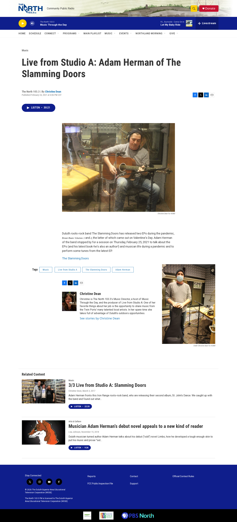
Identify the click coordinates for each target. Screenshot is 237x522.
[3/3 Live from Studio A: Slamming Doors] (43, 391)
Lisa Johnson (74, 432)
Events (124, 33)
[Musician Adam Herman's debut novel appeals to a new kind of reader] (43, 432)
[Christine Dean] (69, 301)
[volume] (32, 23)
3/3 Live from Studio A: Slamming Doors (107, 385)
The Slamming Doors (75, 258)
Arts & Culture (75, 421)
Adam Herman (122, 269)
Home (22, 33)
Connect (50, 33)
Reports (92, 476)
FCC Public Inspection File (100, 483)
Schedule (35, 33)
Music (108, 33)
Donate (210, 8)
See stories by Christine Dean (100, 318)
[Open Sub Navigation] (58, 33)
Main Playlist (92, 33)
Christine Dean (53, 91)
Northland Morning (149, 33)
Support (134, 483)
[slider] (37, 23)
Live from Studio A (67, 269)
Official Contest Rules (183, 476)
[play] (22, 23)
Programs (70, 33)
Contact (134, 476)
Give (172, 33)
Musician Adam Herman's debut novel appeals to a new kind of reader (136, 426)
